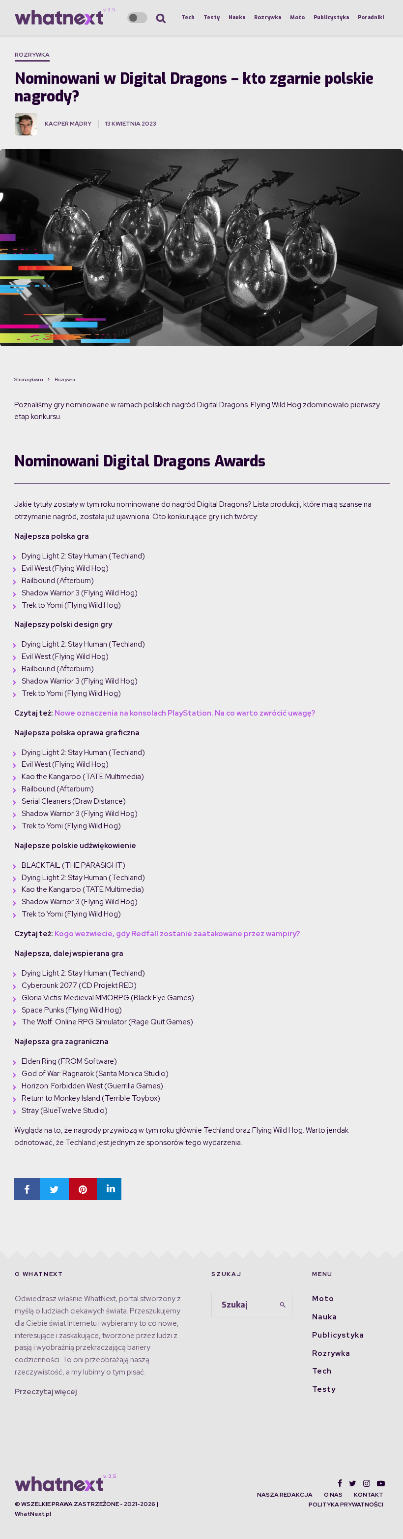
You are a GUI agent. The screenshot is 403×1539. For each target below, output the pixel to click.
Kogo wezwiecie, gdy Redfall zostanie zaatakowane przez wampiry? (177, 934)
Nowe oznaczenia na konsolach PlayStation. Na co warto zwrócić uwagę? (185, 713)
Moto (297, 17)
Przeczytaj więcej (46, 1392)
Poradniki (371, 17)
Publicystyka (331, 17)
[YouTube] (381, 1483)
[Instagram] (367, 1483)
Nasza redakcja (285, 1495)
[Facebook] (339, 1483)
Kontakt (368, 1495)
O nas (333, 1495)
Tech (188, 17)
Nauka (237, 17)
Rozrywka (267, 17)
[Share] (27, 1189)
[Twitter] (352, 1483)
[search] (283, 1305)
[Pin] (83, 1189)
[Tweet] (54, 1189)
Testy (211, 17)
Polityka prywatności (346, 1504)
